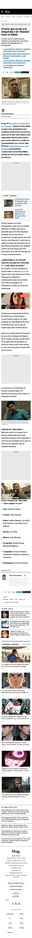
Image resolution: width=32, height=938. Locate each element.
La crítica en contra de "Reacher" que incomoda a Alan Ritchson (22, 202)
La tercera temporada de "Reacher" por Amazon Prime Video (20, 214)
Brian (11, 599)
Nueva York (19, 16)
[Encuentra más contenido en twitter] (7, 72)
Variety (23, 271)
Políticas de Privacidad (16, 886)
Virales (10, 928)
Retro (21, 923)
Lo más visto (7, 609)
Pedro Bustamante (7, 114)
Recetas (21, 928)
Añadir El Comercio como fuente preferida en (16, 24)
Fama (10, 923)
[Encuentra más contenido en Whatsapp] (11, 72)
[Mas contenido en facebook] (12, 903)
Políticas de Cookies (16, 889)
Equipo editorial (16, 855)
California (8, 16)
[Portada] (16, 854)
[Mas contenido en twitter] (16, 903)
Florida (2, 16)
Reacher (5, 599)
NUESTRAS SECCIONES (16, 909)
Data (21, 918)
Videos (22, 914)
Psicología (26, 16)
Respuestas (10, 914)
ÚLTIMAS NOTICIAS (9, 807)
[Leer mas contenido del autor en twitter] (25, 575)
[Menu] (3, 12)
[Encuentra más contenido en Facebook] (3, 72)
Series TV (22, 599)
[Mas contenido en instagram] (19, 903)
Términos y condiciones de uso (16, 883)
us (10, 918)
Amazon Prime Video (11, 602)
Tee (16, 599)
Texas (13, 16)
